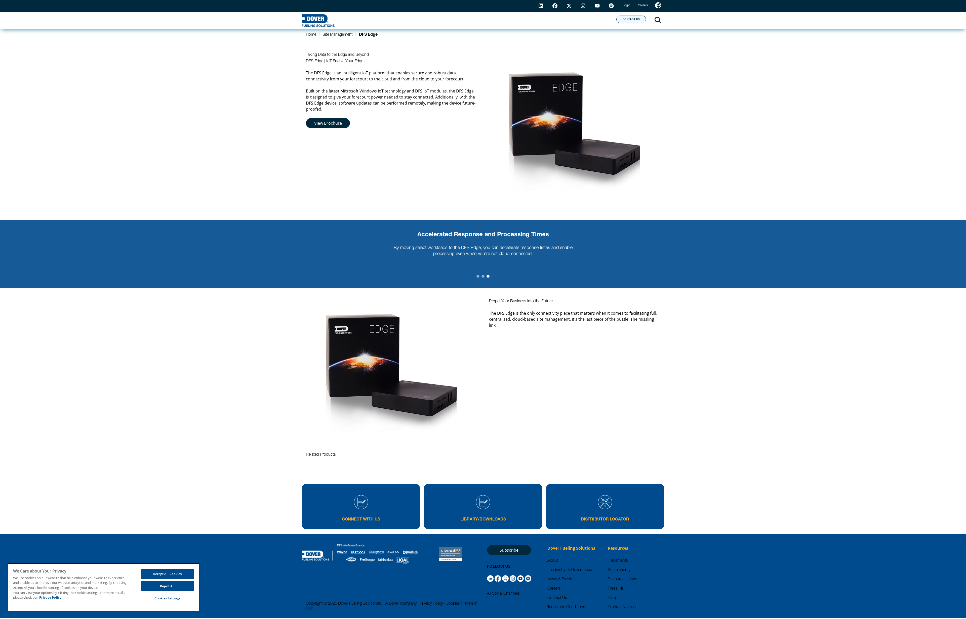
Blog (612, 598)
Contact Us (557, 598)
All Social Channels (503, 594)
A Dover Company (401, 604)
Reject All (167, 586)
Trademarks (618, 561)
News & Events (560, 580)
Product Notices (622, 607)
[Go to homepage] (318, 20)
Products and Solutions (438, 20)
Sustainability (619, 570)
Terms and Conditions (566, 607)
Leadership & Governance (569, 570)
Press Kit (615, 589)
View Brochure (328, 123)
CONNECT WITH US (361, 520)
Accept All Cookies (167, 574)
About (594, 20)
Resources (497, 20)
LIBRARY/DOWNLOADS (483, 520)
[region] (103, 587)
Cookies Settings (167, 598)
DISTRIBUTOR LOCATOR (605, 520)
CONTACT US (631, 19)
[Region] (658, 6)
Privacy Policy (431, 604)
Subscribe (509, 550)
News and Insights (548, 20)
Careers (554, 589)
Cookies (453, 604)
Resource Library (622, 580)
